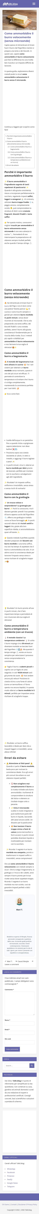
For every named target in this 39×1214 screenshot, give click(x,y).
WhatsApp (11, 1169)
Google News (12, 1183)
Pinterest (10, 1176)
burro (6, 306)
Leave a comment (12, 964)
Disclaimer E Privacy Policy (27, 1204)
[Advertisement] (19, 103)
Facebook (11, 1172)
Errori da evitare (13, 165)
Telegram (11, 1186)
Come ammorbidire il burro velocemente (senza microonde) (18, 142)
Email (7, 1029)
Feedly (9, 1179)
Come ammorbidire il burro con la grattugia (20, 153)
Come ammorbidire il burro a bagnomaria (21, 148)
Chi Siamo (5, 1204)
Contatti (14, 1204)
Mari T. (9, 961)
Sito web (8, 1039)
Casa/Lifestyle (23, 961)
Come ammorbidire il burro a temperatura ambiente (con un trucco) (21, 160)
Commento (9, 989)
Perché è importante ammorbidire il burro (19, 137)
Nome (7, 1020)
